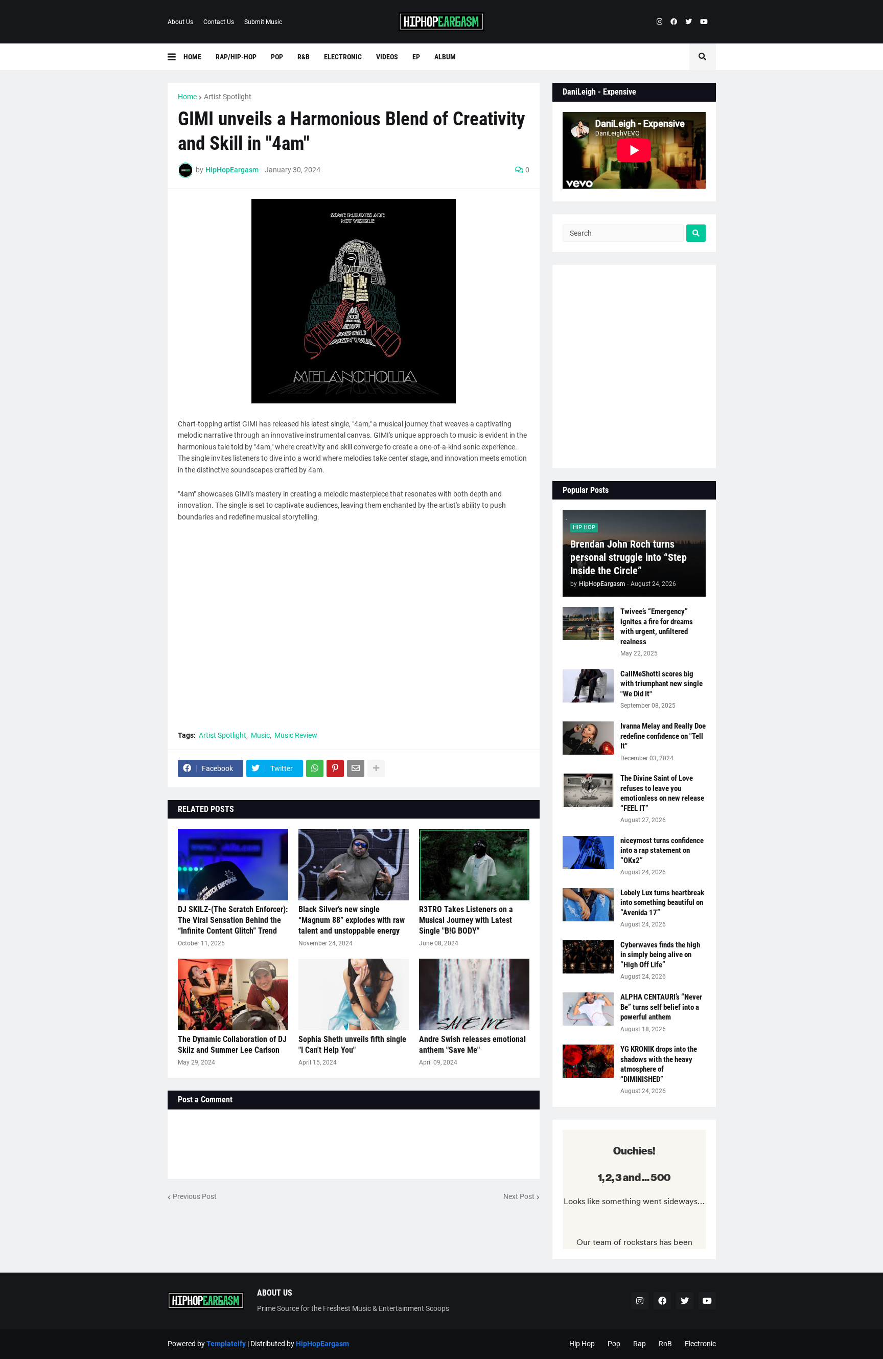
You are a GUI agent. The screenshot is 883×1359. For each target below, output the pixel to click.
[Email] (355, 768)
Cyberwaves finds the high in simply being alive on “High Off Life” (660, 954)
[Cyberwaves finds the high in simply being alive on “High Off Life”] (588, 956)
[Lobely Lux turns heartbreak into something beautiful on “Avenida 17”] (588, 904)
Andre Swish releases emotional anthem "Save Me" (472, 1044)
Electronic (700, 1344)
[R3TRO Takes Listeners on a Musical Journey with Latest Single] (474, 864)
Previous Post (195, 1196)
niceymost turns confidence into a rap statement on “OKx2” (662, 850)
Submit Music (263, 22)
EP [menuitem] (416, 57)
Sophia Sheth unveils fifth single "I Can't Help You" (352, 1044)
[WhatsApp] (314, 768)
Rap (639, 1344)
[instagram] (659, 22)
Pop (614, 1344)
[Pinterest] (335, 768)
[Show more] (376, 768)
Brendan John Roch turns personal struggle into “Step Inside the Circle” (628, 557)
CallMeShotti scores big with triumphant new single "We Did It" (661, 683)
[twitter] (688, 22)
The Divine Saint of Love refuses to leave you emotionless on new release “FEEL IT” (662, 793)
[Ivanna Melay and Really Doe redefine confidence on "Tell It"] (588, 738)
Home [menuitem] (192, 57)
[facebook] (673, 22)
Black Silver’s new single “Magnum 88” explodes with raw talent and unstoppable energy (351, 920)
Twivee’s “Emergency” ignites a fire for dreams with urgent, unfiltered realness (656, 626)
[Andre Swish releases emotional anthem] (474, 994)
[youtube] (704, 22)
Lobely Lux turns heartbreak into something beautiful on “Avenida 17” (662, 902)
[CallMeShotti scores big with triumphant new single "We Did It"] (588, 686)
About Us (180, 22)
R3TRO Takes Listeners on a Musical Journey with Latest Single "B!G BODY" (466, 920)
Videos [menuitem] (387, 57)
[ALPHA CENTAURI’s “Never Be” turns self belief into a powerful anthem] (588, 1009)
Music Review (295, 735)
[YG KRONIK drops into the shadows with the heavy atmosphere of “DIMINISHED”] (588, 1061)
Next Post (519, 1196)
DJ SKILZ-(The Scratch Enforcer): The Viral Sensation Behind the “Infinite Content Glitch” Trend (233, 920)
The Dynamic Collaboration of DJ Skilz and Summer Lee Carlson (232, 1044)
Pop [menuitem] (277, 57)
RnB (665, 1344)
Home (187, 96)
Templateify (226, 1344)
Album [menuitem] (445, 57)
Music (260, 735)
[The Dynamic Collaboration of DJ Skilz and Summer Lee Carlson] (233, 994)
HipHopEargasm (322, 1344)
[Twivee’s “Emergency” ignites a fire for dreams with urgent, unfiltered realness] (588, 623)
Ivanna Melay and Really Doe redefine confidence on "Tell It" (663, 736)
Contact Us (218, 22)
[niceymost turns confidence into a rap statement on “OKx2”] (588, 852)
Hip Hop (582, 1344)
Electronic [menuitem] (343, 57)
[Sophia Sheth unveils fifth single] (353, 994)
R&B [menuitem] (303, 57)
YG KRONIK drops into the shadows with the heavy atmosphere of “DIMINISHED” (658, 1064)
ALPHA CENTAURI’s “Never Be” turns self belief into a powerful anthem (661, 1007)
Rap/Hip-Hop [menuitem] (236, 57)
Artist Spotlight (227, 96)
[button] (175, 56)
